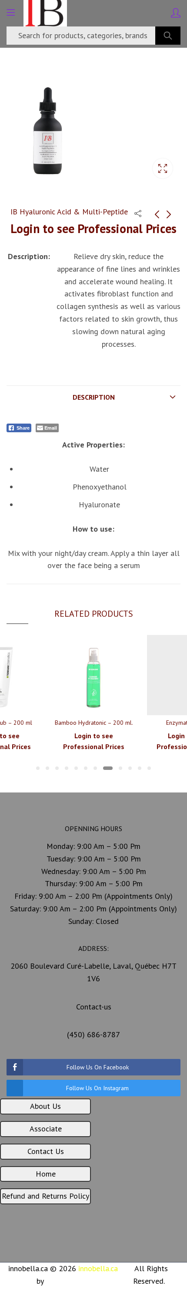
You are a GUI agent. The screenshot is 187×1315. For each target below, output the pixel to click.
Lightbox (163, 168)
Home (46, 1174)
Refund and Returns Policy (45, 1196)
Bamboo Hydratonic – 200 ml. (94, 723)
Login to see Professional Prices (93, 228)
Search (167, 35)
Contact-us (93, 1007)
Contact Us (45, 1151)
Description (94, 397)
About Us (45, 1106)
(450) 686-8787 (93, 1034)
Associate (46, 1129)
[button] (38, 768)
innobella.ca (98, 1268)
